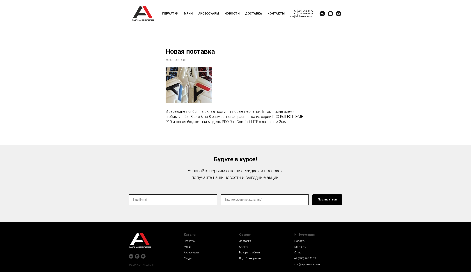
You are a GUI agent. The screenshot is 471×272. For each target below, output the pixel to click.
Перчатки (170, 13)
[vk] (322, 13)
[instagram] (330, 13)
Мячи (188, 13)
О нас (297, 252)
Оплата (243, 246)
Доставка (253, 13)
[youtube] (338, 13)
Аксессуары (208, 13)
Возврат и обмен (249, 252)
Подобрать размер (250, 258)
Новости (232, 13)
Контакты (276, 13)
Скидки (188, 258)
